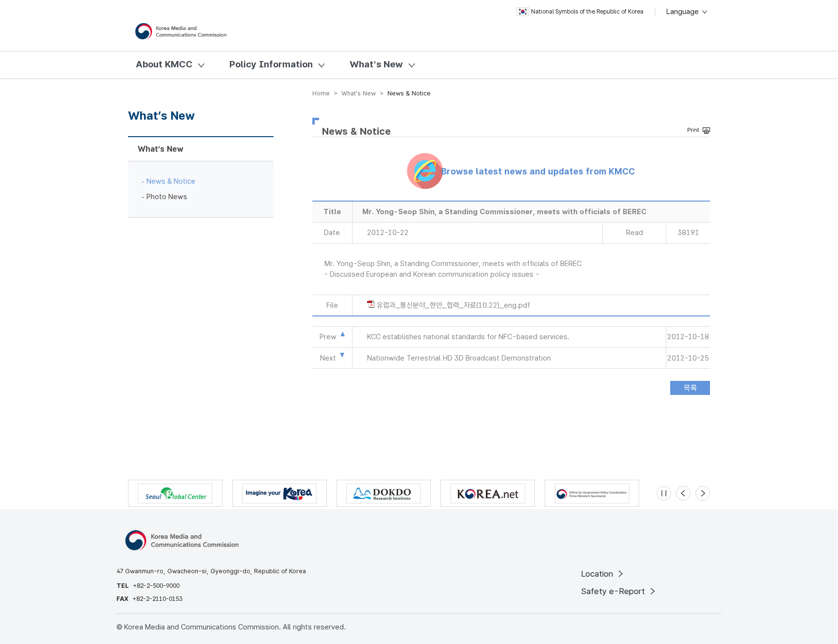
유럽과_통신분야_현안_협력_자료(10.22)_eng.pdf (453, 305)
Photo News (166, 196)
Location (598, 574)
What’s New (160, 149)
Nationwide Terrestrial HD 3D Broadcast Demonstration (459, 358)
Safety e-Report (614, 591)
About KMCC (164, 64)
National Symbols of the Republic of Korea (587, 11)
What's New (376, 64)
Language (683, 11)
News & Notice (170, 181)
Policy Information (271, 64)
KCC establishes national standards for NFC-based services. (468, 336)
